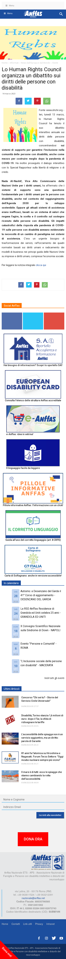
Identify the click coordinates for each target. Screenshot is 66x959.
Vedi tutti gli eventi (54, 678)
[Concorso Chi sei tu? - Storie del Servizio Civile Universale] (10, 702)
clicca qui (41, 265)
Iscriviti (54, 314)
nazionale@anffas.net (33, 898)
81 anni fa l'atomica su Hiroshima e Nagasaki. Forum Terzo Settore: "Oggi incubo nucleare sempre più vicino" (42, 756)
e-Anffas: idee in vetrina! (19, 434)
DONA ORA (33, 839)
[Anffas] (47, 862)
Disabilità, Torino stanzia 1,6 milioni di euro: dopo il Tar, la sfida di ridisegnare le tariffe (42, 719)
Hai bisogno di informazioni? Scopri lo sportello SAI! (33, 365)
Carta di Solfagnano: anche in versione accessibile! (33, 575)
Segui (12, 314)
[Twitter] (53, 937)
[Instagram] (46, 937)
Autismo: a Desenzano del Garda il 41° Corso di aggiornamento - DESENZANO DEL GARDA (40, 595)
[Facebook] (38, 937)
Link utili (27, 923)
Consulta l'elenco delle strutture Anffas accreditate (33, 400)
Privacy (39, 923)
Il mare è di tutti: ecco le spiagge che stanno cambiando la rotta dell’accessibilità (41, 775)
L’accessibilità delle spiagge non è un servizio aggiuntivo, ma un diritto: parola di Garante (42, 737)
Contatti (16, 923)
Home (5, 923)
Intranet (50, 923)
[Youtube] (61, 937)
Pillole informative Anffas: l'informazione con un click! (33, 505)
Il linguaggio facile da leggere (23, 468)
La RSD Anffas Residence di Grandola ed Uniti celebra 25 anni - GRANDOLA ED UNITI (40, 612)
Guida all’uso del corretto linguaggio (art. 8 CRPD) (33, 540)
